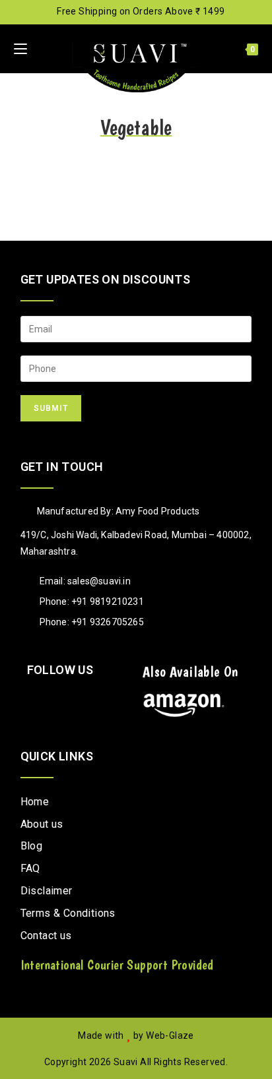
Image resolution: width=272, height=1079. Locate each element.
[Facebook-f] (69, 701)
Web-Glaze (170, 1035)
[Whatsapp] (100, 701)
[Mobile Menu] (20, 48)
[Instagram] (39, 701)
